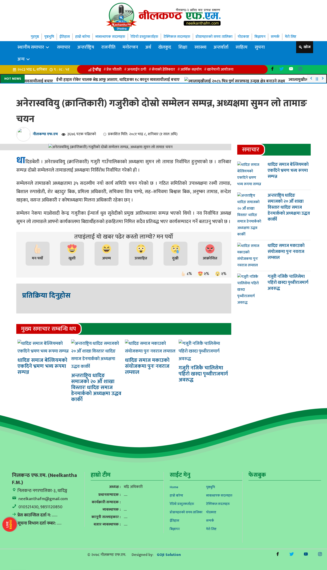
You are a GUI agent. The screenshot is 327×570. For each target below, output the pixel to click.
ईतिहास (64, 37)
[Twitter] (281, 69)
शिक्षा (182, 47)
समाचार (63, 47)
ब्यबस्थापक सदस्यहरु (110, 37)
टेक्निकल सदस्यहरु (177, 37)
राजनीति (108, 47)
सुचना (260, 47)
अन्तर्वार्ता (221, 47)
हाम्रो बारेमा (82, 37)
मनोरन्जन (130, 47)
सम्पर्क (275, 37)
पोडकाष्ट (243, 37)
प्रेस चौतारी (114, 69)
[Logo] (163, 16)
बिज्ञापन (259, 37)
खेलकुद (164, 47)
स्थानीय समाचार (31, 47)
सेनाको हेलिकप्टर (163, 69)
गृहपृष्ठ (35, 37)
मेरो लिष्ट (290, 37)
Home (174, 487)
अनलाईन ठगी (136, 69)
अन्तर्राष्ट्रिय (85, 47)
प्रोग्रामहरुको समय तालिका (214, 37)
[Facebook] (272, 69)
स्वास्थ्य (200, 47)
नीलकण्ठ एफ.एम (45, 134)
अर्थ (148, 47)
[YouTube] (291, 69)
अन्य (21, 59)
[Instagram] (300, 69)
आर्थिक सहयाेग (191, 69)
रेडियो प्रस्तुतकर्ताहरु (144, 37)
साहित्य (242, 47)
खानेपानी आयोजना (220, 69)
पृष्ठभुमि (49, 37)
